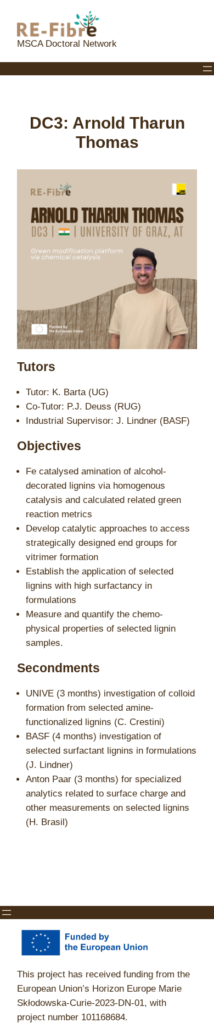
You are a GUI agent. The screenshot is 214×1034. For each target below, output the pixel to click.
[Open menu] (207, 68)
